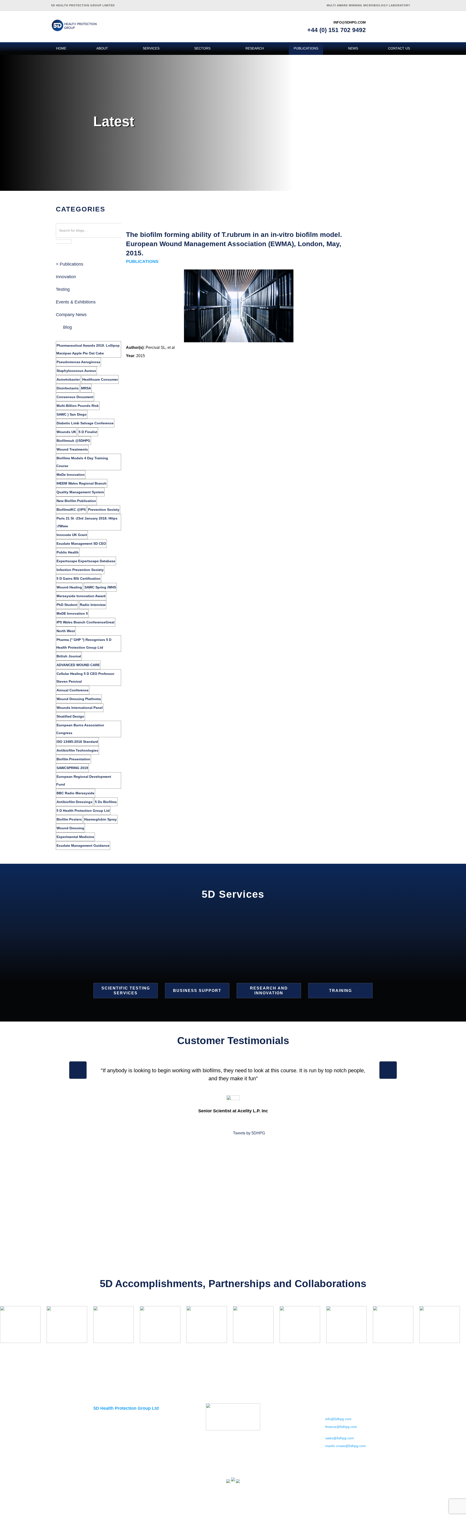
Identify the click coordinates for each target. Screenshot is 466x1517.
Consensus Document (75, 397)
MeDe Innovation (71, 475)
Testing (63, 289)
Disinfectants (68, 388)
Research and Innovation (269, 990)
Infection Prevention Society (80, 570)
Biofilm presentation (73, 759)
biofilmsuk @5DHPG (73, 441)
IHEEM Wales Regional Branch (82, 483)
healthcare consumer (100, 379)
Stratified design (70, 716)
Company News (71, 314)
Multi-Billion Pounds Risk (78, 406)
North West (66, 631)
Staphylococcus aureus (76, 371)
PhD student (67, 605)
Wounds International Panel (80, 708)
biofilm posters (69, 819)
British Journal (69, 656)
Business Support (197, 991)
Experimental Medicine (75, 837)
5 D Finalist (88, 432)
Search (63, 242)
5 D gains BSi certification (78, 578)
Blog (67, 327)
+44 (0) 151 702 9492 (336, 29)
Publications (71, 264)
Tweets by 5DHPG (249, 1133)
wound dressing (70, 828)
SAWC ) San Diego (72, 414)
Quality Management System (80, 492)
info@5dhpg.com (349, 22)
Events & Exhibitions (76, 302)
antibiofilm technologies (77, 750)
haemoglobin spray (100, 819)
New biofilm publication (76, 501)
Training (340, 991)
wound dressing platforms (79, 699)
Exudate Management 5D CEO (81, 543)
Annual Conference (73, 690)
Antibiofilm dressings (74, 802)
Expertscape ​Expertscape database (86, 561)
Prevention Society (103, 509)
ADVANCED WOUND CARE (78, 665)
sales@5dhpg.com (339, 1438)
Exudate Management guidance (83, 845)
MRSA (86, 388)
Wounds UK (66, 432)
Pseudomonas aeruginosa (78, 362)
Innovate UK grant (72, 535)
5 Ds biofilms (106, 802)
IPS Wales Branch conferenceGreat (86, 622)
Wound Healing (69, 587)
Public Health (68, 552)
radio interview (93, 605)
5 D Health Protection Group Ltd (83, 811)
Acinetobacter (68, 379)
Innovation (66, 276)
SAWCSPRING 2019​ (72, 768)
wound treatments (72, 449)
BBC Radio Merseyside (75, 793)
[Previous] (78, 1070)
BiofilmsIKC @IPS (71, 509)
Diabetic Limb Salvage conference (85, 423)
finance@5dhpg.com (341, 1427)
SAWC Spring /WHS (100, 587)
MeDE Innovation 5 (72, 613)
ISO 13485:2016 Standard (77, 742)
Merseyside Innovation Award (81, 596)
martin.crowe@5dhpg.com (345, 1446)
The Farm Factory (364, 1513)
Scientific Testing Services (125, 990)
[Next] (388, 1070)
